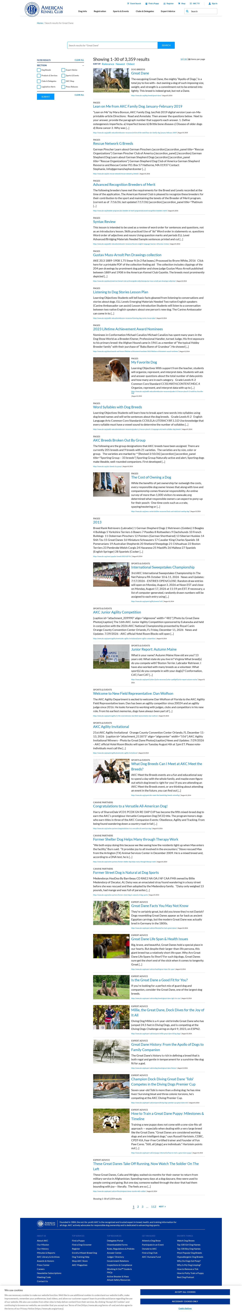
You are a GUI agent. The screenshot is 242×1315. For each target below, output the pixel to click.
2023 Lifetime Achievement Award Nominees (128, 329)
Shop (183, 3)
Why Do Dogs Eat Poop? (189, 1261)
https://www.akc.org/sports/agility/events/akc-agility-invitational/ (115, 753)
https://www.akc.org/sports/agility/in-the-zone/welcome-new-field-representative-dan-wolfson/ (125, 716)
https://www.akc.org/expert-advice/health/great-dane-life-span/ (153, 969)
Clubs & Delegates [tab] (145, 11)
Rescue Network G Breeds (113, 143)
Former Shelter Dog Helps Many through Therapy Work (135, 839)
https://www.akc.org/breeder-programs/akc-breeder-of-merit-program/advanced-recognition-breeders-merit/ (130, 210)
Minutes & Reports (46, 1252)
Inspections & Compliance (119, 1265)
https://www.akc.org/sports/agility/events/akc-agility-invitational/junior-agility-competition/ (124, 638)
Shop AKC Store (80, 1261)
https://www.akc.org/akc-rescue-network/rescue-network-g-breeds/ (116, 173)
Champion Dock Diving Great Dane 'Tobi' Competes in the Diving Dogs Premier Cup (163, 1081)
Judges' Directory (115, 1256)
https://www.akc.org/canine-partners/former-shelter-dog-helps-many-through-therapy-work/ (124, 861)
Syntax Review (104, 221)
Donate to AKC (149, 1248)
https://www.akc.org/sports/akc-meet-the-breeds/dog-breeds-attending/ (155, 795)
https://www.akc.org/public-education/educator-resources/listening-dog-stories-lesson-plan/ (124, 318)
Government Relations (118, 1261)
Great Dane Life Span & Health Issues (159, 939)
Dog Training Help (80, 1256)
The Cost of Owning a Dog (151, 477)
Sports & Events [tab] (121, 11)
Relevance (108, 64)
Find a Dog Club (149, 1252)
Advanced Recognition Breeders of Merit (124, 184)
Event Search (135, 3)
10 (181, 59)
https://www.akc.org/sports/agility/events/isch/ (147, 601)
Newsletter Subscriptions (49, 1273)
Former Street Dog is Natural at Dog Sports (126, 872)
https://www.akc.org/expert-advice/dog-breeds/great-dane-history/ (154, 1068)
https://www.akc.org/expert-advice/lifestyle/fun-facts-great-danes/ (154, 928)
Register (170, 3)
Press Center (43, 1265)
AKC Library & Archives (48, 1256)
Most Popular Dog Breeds (189, 1252)
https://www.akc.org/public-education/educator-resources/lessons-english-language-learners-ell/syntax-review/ (131, 244)
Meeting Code (44, 1277)
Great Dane (140, 73)
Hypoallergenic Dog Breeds (190, 1256)
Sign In (214, 3)
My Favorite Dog (144, 362)
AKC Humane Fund (151, 1256)
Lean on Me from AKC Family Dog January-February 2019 (137, 106)
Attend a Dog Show (151, 1240)
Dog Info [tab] (82, 11)
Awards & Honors (45, 1261)
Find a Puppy (154, 3)
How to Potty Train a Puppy (190, 1273)
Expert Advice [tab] (168, 11)
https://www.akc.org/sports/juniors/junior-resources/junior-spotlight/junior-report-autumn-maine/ (164, 679)
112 (153, 1206)
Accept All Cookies (185, 1292)
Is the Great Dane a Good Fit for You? (159, 980)
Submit (45, 96)
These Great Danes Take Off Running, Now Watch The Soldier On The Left (146, 1166)
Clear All (79, 60)
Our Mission (43, 1244)
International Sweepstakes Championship (163, 567)
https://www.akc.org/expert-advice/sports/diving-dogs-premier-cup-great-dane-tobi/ (159, 1102)
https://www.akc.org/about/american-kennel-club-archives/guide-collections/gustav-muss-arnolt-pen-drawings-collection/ (134, 281)
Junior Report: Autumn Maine (154, 649)
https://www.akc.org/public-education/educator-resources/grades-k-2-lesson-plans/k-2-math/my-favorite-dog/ (167, 392)
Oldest (130, 64)
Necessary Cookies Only (185, 1301)
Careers (41, 1269)
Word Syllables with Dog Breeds (117, 407)
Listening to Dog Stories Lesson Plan (120, 292)
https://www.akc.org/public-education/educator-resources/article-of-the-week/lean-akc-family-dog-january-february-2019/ (135, 132)
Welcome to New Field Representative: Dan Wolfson (133, 693)
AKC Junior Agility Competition (117, 612)
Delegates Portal (115, 1240)
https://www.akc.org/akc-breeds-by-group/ (107, 466)
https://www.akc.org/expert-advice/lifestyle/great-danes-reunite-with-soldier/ (119, 1191)
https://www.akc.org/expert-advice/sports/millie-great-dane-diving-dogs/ (156, 1033)
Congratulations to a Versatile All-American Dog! (130, 806)
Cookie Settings (185, 1308)
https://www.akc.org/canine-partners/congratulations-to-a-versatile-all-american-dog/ (122, 828)
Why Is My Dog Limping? (189, 1265)
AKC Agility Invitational (111, 726)
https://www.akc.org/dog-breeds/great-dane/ (146, 95)
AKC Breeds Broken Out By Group (119, 440)
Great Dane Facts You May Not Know (159, 905)
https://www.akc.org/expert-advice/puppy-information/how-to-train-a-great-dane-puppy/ (161, 1153)
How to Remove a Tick (187, 1269)
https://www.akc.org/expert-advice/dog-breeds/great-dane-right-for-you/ (156, 998)
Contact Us (42, 1281)
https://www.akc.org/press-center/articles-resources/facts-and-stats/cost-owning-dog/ (160, 511)
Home (40, 23)
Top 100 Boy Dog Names (189, 1248)
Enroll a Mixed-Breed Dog (84, 1252)
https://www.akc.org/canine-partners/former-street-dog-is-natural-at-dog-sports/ (120, 895)
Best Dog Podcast (185, 1277)
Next (161, 1206)
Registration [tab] (100, 11)
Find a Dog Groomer (82, 1244)
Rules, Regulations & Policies (120, 1248)
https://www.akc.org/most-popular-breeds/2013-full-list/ (112, 556)
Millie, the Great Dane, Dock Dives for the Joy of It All (167, 1012)
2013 (97, 522)
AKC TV (196, 3)
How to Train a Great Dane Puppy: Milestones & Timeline (167, 1116)
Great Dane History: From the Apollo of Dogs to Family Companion (167, 1047)
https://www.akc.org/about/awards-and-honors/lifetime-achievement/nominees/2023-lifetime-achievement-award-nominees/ (136, 351)
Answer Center (114, 1252)
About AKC (42, 1240)
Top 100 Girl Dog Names (188, 1244)
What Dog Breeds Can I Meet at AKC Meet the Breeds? (166, 766)
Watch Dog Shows (186, 1240)
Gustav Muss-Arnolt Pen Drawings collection (127, 255)
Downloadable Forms (117, 1244)
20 (185, 59)
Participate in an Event (153, 1244)
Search (166, 45)
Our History (43, 1248)
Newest (120, 64)
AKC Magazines (79, 1265)
